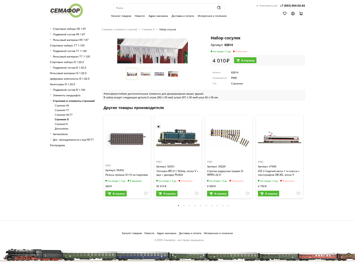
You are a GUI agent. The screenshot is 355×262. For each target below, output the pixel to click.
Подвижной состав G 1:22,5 (69, 67)
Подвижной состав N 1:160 (69, 89)
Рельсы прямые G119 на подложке (126, 174)
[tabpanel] (127, 158)
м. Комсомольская (266, 5)
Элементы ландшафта (66, 95)
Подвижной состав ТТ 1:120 (70, 51)
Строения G (62, 119)
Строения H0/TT (64, 114)
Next (308, 159)
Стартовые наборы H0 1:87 (69, 28)
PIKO (234, 78)
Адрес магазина (158, 16)
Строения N (61, 124)
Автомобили (60, 134)
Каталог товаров (121, 16)
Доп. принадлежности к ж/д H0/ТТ (73, 139)
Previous (99, 159)
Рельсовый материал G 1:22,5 (68, 73)
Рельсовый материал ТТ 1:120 (71, 56)
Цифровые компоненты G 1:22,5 (69, 78)
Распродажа (57, 145)
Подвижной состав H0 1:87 (69, 34)
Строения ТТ (62, 110)
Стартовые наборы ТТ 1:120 (67, 45)
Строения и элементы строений (74, 101)
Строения (237, 83)
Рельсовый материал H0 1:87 (71, 40)
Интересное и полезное (212, 16)
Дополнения (61, 128)
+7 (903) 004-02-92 (292, 6)
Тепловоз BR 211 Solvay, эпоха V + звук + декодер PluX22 (177, 172)
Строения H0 (62, 105)
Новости (140, 16)
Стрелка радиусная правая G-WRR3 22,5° (225, 172)
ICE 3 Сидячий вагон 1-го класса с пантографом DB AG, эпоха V (279, 172)
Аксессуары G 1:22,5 (62, 84)
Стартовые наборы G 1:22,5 (67, 62)
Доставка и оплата (183, 16)
